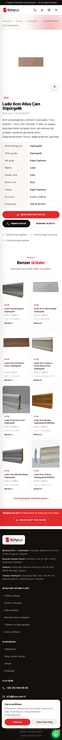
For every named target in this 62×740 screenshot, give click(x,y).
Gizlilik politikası (12, 595)
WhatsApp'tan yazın (33, 520)
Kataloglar (10, 670)
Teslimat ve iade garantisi (17, 624)
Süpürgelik (32, 21)
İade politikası (11, 610)
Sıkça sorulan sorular (15, 656)
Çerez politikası (12, 632)
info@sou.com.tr (16, 696)
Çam (32, 175)
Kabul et (17, 722)
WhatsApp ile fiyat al (33, 214)
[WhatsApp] (42, 10)
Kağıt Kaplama (38, 160)
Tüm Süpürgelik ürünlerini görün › (31, 498)
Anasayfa (6, 21)
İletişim (8, 663)
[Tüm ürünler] (49, 10)
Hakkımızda (10, 649)
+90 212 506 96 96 (17, 687)
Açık (32, 182)
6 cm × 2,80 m (38, 197)
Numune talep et (45, 223)
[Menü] (56, 9)
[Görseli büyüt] (55, 87)
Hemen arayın (18, 223)
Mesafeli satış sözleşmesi (17, 617)
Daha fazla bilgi (45, 722)
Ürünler (19, 21)
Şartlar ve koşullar (13, 603)
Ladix (33, 167)
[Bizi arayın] (35, 10)
